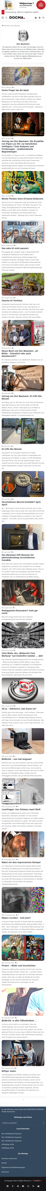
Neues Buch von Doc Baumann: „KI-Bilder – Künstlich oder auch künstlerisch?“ (20, 353)
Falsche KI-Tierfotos (12, 300)
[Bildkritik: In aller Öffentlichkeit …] (23, 1002)
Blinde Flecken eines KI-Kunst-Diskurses (22, 199)
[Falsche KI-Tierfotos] (23, 284)
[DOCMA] (17, 17)
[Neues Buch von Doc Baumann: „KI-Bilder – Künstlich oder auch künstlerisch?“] (23, 333)
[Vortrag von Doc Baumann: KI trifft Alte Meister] (23, 378)
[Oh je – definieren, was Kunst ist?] (23, 691)
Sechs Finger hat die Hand (15, 90)
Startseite (6, 25)
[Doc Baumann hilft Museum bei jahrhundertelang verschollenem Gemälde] (23, 537)
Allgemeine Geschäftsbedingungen (13, 1167)
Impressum (5, 1172)
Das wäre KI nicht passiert (15, 248)
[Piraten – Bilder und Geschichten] (23, 948)
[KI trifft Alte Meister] (23, 431)
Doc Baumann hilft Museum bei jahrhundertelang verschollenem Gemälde (18, 557)
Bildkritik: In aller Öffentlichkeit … (19, 1020)
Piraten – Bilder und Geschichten (19, 965)
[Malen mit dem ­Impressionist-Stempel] (23, 844)
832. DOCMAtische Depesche (12, 1141)
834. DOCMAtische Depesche (12, 1133)
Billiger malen (9, 1071)
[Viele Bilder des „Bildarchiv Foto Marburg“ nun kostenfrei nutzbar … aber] (23, 635)
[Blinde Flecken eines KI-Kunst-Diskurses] (23, 182)
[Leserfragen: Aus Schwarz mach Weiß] (23, 791)
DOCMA (37, 1181)
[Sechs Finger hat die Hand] (23, 76)
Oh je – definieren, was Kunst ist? (19, 709)
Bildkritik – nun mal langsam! (17, 759)
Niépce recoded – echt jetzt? (16, 918)
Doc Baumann (23, 44)
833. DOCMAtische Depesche (12, 1137)
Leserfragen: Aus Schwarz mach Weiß (21, 809)
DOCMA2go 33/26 (8, 1148)
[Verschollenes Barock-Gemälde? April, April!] (23, 484)
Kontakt (4, 1163)
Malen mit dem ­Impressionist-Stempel (21, 862)
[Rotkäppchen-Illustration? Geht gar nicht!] (23, 592)
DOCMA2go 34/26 (8, 1144)
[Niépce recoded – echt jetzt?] (23, 900)
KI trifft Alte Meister (12, 449)
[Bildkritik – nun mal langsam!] (23, 741)
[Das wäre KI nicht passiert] (23, 232)
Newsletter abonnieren (9, 1158)
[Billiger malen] (23, 1053)
